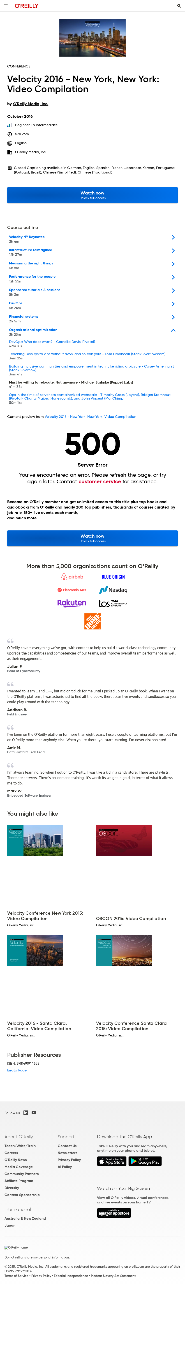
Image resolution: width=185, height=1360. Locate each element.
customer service (100, 481)
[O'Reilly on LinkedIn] (25, 1112)
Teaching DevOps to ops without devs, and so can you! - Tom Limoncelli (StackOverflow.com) (87, 356)
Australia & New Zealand (25, 1218)
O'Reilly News (16, 1159)
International (18, 1209)
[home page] (27, 5)
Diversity (12, 1187)
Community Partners (22, 1173)
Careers (11, 1152)
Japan (10, 1225)
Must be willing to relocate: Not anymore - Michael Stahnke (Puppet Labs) (71, 385)
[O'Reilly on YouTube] (34, 1112)
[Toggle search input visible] (179, 5)
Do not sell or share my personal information (37, 1257)
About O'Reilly (19, 1136)
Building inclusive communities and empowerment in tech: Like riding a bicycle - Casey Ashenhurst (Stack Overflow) (91, 370)
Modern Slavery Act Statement (113, 1276)
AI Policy (65, 1166)
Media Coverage (19, 1166)
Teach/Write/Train (20, 1145)
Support (66, 1136)
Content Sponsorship (22, 1194)
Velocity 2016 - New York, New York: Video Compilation (90, 416)
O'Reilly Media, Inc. (31, 152)
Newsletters (67, 1152)
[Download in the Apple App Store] (112, 1165)
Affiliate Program (19, 1180)
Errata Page (17, 1070)
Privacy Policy (69, 1159)
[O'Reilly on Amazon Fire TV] (114, 1216)
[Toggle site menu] (5, 5)
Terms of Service (16, 1276)
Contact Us (67, 1145)
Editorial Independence (71, 1276)
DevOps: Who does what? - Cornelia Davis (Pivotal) (52, 344)
